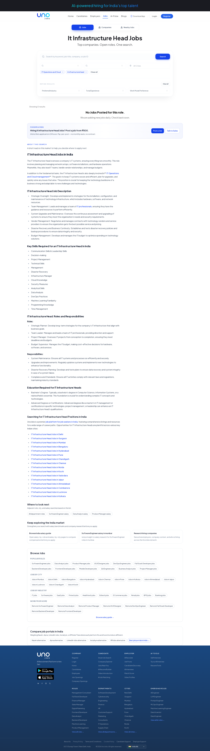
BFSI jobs (147, 595)
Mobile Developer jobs (88, 569)
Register (167, 16)
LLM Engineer (156, 697)
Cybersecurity (103, 697)
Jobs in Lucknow (38, 584)
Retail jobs (135, 595)
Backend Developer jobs (41, 569)
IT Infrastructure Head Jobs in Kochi (47, 471)
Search (163, 56)
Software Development (107, 693)
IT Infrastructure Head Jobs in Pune (47, 455)
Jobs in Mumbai (38, 579)
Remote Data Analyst (66, 606)
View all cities (130, 732)
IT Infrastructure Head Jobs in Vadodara (49, 475)
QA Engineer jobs (108, 569)
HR (99, 708)
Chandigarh (129, 716)
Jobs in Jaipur (169, 579)
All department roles (37, 514)
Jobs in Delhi (52, 579)
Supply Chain (103, 728)
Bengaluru (128, 704)
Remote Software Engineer (42, 606)
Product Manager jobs (81, 563)
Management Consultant (81, 693)
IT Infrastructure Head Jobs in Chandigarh (50, 459)
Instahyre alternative (98, 640)
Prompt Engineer (157, 701)
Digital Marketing (78, 708)
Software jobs (47, 595)
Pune (126, 712)
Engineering (102, 701)
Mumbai (127, 701)
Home (71, 16)
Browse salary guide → (105, 617)
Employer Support (139, 742)
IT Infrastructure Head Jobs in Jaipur (47, 479)
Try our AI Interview (157, 662)
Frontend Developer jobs (65, 569)
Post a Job (157, 131)
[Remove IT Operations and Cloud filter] (62, 72)
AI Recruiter (128, 658)
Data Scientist (156, 712)
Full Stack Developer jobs (145, 563)
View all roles (78, 732)
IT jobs (34, 595)
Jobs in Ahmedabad (152, 579)
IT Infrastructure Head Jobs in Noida (47, 467)
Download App (139, 16)
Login (154, 16)
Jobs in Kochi (73, 584)
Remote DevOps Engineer (135, 606)
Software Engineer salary (59, 514)
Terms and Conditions (93, 742)
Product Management (80, 728)
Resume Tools (156, 666)
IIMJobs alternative (118, 640)
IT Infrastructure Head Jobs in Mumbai (48, 442)
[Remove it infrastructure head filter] (86, 72)
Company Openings (80, 681)
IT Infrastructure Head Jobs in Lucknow (49, 492)
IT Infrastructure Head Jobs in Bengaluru (49, 446)
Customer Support (105, 712)
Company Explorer (105, 662)
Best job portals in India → (139, 640)
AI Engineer (155, 693)
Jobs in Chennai (104, 579)
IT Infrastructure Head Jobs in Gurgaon (49, 438)
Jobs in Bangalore (68, 579)
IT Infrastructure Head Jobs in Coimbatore (50, 488)
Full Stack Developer (79, 697)
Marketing (102, 716)
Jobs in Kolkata (134, 579)
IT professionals (84, 206)
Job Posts (128, 662)
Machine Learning (78, 724)
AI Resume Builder (104, 669)
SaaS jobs (61, 595)
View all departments (107, 732)
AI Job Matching (104, 677)
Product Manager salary (101, 514)
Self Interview (156, 658)
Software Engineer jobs (41, 563)
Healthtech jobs (89, 595)
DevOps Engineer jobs (122, 563)
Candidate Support (124, 742)
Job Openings (77, 677)
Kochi (126, 728)
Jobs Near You (103, 666)
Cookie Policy (109, 742)
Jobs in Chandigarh (56, 584)
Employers (95, 16)
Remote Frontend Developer (69, 611)
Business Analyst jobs (127, 569)
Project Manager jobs (148, 569)
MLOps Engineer (157, 704)
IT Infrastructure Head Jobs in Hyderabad (50, 450)
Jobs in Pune (119, 579)
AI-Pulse (114, 16)
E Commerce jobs (120, 595)
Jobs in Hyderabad (87, 579)
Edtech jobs (104, 595)
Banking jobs (160, 595)
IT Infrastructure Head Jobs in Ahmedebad (50, 483)
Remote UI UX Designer (112, 606)
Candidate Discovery (132, 666)
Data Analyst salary (80, 514)
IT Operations (103, 724)
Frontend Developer (79, 712)
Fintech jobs (74, 595)
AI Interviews (129, 669)
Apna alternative (56, 640)
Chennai (127, 720)
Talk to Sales (172, 131)
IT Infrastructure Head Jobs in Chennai (48, 463)
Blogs (124, 16)
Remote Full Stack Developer (161, 606)
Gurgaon (127, 697)
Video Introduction (105, 673)
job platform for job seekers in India (62, 422)
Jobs (105, 16)
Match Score (129, 673)
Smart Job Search (104, 658)
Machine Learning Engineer (161, 708)
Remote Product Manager (89, 606)
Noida (126, 724)
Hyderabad (128, 708)
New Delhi (128, 693)
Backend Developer (79, 720)
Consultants (103, 720)
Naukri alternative (39, 640)
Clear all (94, 72)
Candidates (81, 16)
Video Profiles (129, 677)
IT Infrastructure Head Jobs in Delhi (47, 434)
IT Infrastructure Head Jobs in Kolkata (48, 496)
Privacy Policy (78, 742)
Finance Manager (78, 701)
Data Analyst (76, 716)
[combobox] (62, 65)
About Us (67, 742)
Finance (101, 704)
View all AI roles (157, 720)
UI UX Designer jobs (101, 563)
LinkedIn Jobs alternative (76, 640)
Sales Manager (77, 704)
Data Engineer (156, 716)
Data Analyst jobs (61, 563)
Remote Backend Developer (43, 611)
